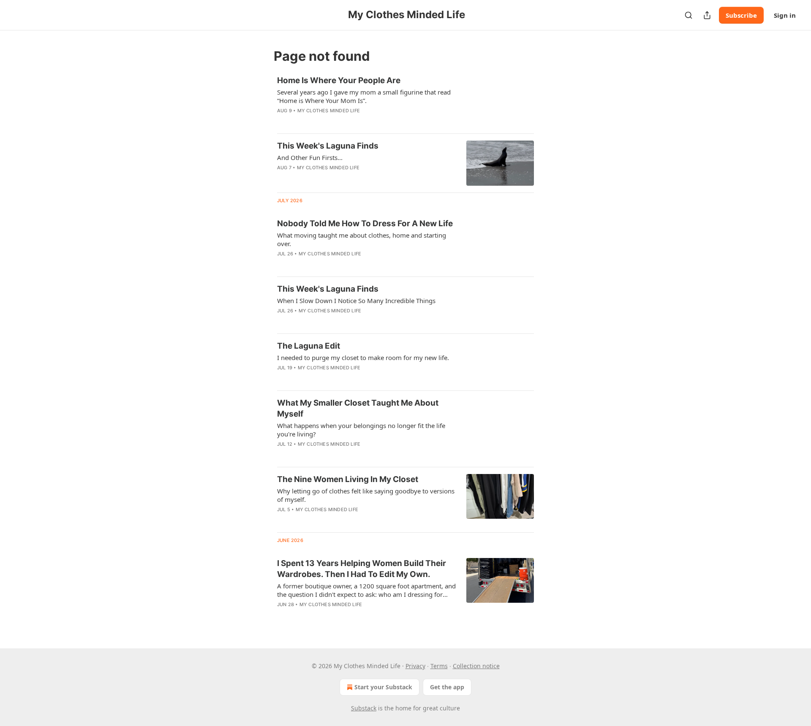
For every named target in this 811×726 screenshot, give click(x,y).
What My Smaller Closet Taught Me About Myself (357, 408)
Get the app (447, 687)
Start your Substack (383, 687)
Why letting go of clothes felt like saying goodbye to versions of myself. (365, 495)
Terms (439, 666)
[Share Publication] (707, 15)
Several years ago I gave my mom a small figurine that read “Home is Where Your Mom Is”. (364, 96)
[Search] (688, 15)
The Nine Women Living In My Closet (347, 479)
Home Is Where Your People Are (338, 80)
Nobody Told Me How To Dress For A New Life (365, 223)
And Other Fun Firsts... (310, 157)
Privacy (415, 666)
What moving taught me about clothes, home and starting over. (361, 239)
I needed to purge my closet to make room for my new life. (363, 357)
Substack (363, 708)
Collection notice (476, 666)
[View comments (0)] (341, 121)
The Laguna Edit (308, 346)
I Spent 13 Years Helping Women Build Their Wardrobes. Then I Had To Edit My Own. (361, 568)
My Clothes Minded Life (328, 111)
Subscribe (741, 15)
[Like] (282, 178)
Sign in (785, 15)
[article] (405, 101)
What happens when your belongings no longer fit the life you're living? (361, 429)
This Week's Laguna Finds (327, 146)
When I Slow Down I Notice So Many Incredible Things (356, 300)
